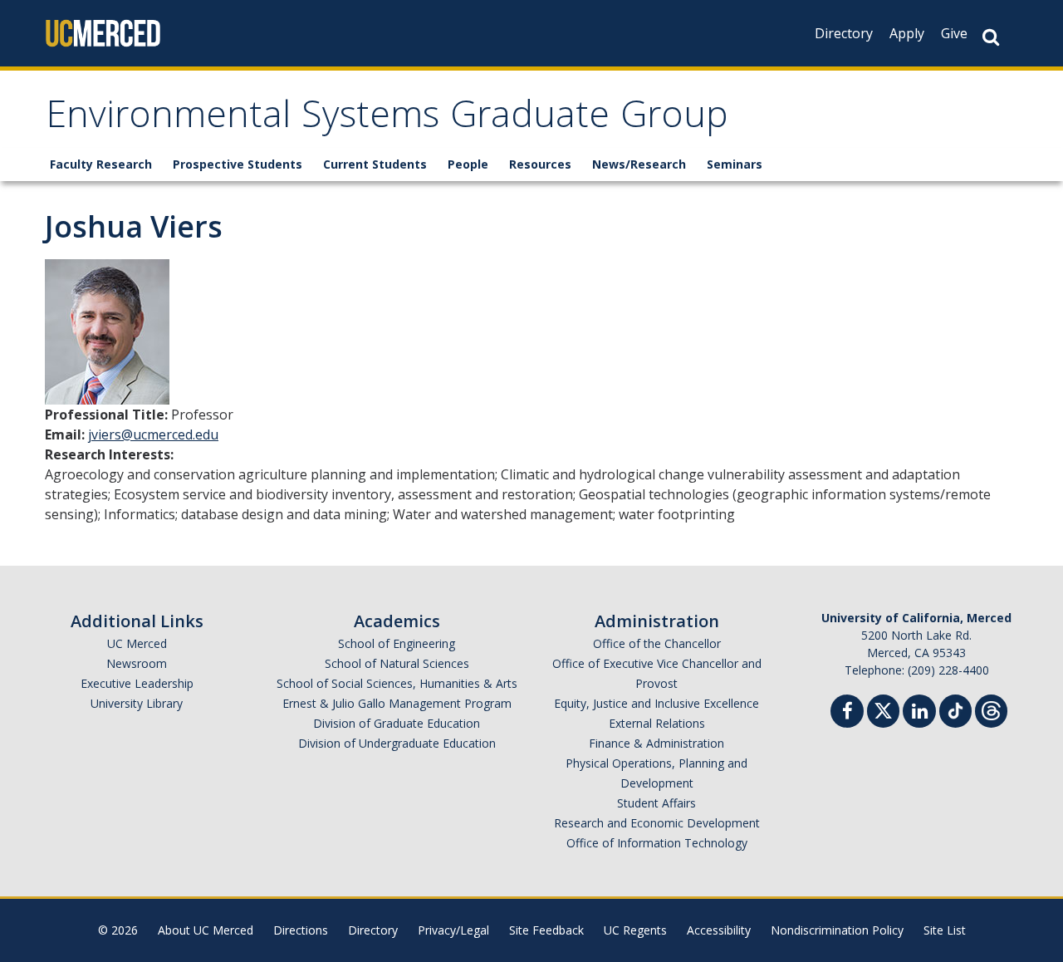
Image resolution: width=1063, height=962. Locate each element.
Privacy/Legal (453, 930)
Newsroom (136, 663)
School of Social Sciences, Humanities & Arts (397, 683)
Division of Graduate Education (396, 723)
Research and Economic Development (657, 823)
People (468, 164)
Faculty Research (101, 164)
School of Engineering (396, 643)
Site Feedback (546, 930)
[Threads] (991, 709)
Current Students (375, 164)
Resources (540, 164)
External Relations (657, 723)
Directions (300, 930)
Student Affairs (656, 803)
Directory (844, 33)
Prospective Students (237, 164)
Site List (944, 930)
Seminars (734, 164)
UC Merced (137, 643)
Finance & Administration (656, 743)
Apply (906, 33)
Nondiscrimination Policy (837, 930)
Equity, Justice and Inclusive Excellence (656, 703)
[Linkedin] (919, 713)
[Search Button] (991, 37)
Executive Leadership (137, 683)
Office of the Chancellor (657, 643)
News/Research (639, 164)
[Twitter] (883, 709)
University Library (137, 703)
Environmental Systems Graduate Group (387, 119)
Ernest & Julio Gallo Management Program (397, 703)
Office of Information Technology (656, 843)
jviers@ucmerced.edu (153, 434)
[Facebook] (847, 713)
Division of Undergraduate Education (397, 743)
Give (954, 33)
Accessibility (719, 930)
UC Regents (635, 930)
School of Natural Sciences (397, 663)
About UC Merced (205, 930)
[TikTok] (955, 709)
